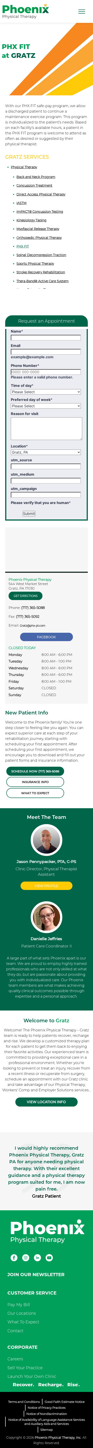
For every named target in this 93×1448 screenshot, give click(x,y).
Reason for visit (24, 413)
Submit (29, 513)
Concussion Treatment (34, 185)
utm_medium (22, 474)
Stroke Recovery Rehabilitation (40, 272)
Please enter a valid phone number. (42, 377)
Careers (15, 1359)
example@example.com (32, 357)
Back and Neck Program (35, 177)
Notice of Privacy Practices (46, 1407)
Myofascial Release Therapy (37, 229)
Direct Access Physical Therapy (40, 194)
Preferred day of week (31, 399)
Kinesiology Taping (31, 220)
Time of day (22, 385)
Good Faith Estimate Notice (65, 1402)
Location (19, 446)
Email (15, 345)
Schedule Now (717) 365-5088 (35, 771)
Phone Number (25, 365)
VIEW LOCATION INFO (46, 1102)
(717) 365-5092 (27, 616)
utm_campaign (24, 488)
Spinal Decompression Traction (41, 255)
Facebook (46, 637)
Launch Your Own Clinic (31, 1376)
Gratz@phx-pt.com (32, 625)
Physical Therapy (24, 167)
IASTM (21, 203)
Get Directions (25, 596)
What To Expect (23, 1322)
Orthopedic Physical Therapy (39, 238)
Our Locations (21, 1313)
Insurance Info (35, 782)
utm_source (21, 460)
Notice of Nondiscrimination (46, 1414)
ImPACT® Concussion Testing (39, 212)
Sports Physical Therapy (35, 264)
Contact (15, 1330)
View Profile (46, 886)
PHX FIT (22, 246)
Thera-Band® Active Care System (42, 281)
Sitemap (46, 1429)
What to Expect (35, 793)
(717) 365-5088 (33, 607)
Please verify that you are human (41, 502)
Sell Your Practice (25, 1367)
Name (17, 331)
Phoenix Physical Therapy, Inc (58, 1438)
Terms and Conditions (24, 1402)
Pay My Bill (18, 1304)
